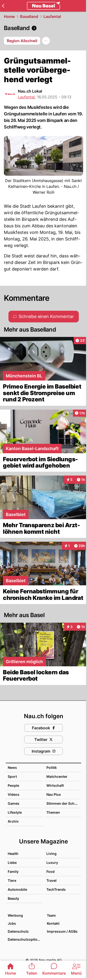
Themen (53, 812)
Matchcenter (56, 776)
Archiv (13, 821)
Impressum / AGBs (62, 931)
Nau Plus (53, 794)
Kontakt (53, 923)
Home (9, 16)
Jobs (12, 923)
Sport (12, 776)
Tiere (12, 880)
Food (50, 871)
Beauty (13, 898)
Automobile (17, 889)
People (13, 785)
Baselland (29, 16)
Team (51, 915)
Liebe (12, 862)
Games (13, 803)
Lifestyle (15, 812)
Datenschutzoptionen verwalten (25, 939)
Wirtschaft (55, 785)
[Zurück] (3, 6)
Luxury (52, 862)
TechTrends (56, 889)
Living (51, 853)
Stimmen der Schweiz (64, 803)
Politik (51, 767)
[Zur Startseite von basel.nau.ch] (43, 6)
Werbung (15, 915)
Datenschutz (18, 931)
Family (13, 871)
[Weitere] (46, 41)
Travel (51, 880)
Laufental (52, 16)
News (12, 767)
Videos (13, 794)
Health (13, 853)
